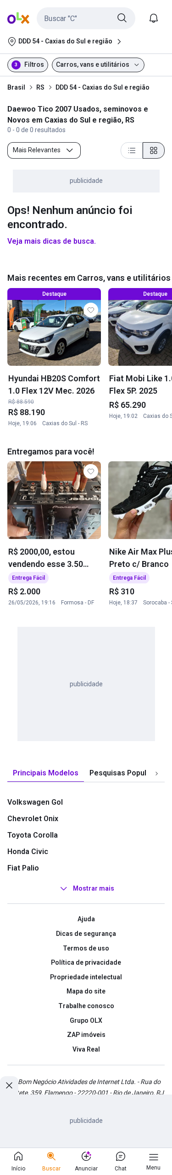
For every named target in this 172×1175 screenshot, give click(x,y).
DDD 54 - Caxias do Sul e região (102, 87)
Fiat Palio (23, 868)
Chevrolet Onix (32, 818)
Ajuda (86, 919)
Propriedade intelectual (86, 977)
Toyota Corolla (32, 835)
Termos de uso (86, 948)
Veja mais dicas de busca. (51, 241)
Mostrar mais (93, 888)
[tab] (45, 773)
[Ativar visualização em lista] (132, 150)
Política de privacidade (86, 962)
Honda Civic (27, 851)
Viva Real (86, 1049)
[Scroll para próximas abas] (156, 773)
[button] (86, 18)
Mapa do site (86, 991)
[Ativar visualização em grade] (154, 150)
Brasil (16, 87)
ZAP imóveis (86, 1034)
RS (40, 87)
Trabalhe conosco (86, 1005)
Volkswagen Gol (35, 802)
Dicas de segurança (86, 933)
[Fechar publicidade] (9, 1085)
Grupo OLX (86, 1020)
